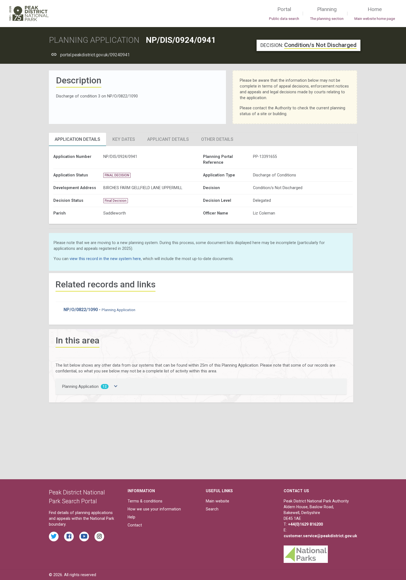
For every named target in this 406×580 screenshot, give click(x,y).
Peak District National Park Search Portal (77, 497)
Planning (327, 13)
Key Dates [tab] (123, 139)
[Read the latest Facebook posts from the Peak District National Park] (69, 536)
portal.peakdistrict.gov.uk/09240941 (95, 54)
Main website (217, 501)
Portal (284, 13)
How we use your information (154, 509)
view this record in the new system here (105, 258)
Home (374, 13)
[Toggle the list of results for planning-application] (116, 386)
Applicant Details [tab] (168, 139)
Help (131, 517)
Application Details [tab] (77, 139)
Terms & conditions (145, 501)
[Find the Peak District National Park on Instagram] (99, 536)
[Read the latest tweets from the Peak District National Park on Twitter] (54, 536)
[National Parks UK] (306, 553)
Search (212, 509)
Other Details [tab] (217, 139)
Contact (135, 525)
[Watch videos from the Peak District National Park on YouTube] (84, 536)
